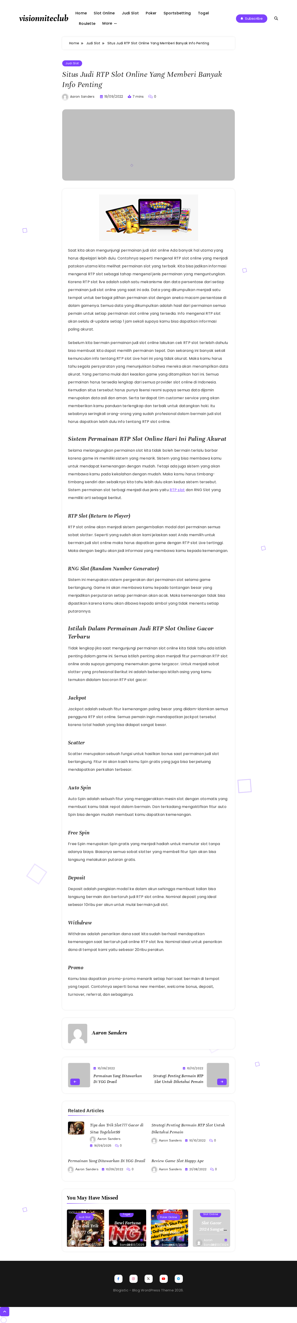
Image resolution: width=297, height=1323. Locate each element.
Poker (151, 13)
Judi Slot (130, 13)
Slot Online (104, 13)
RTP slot (177, 490)
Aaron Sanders (82, 96)
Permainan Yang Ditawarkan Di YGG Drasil (106, 1160)
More (107, 23)
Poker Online (168, 1217)
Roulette (87, 23)
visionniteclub (43, 18)
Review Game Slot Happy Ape (178, 1160)
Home (81, 13)
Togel (203, 13)
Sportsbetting (177, 13)
